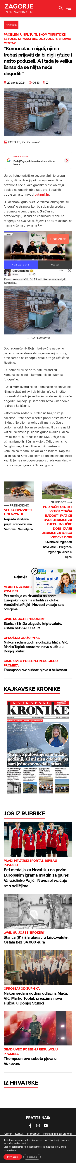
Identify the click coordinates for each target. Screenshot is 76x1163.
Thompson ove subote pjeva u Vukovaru (35, 665)
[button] (68, 8)
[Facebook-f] (30, 1126)
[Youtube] (46, 1126)
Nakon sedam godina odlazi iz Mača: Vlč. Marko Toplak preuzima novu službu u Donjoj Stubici (36, 645)
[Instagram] (38, 1126)
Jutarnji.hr (42, 194)
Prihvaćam (12, 1156)
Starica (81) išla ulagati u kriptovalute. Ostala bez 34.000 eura (33, 623)
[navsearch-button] (61, 8)
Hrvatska (11, 25)
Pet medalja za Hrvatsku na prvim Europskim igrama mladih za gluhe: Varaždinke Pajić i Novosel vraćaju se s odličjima (34, 598)
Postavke (32, 1156)
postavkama (10, 1150)
